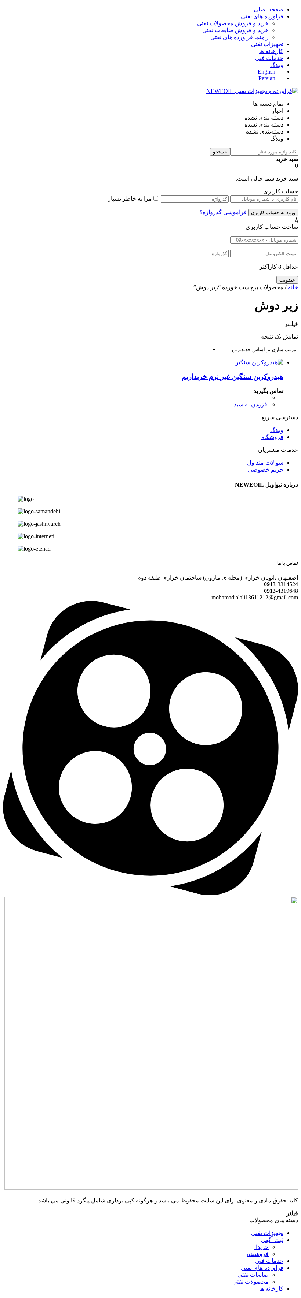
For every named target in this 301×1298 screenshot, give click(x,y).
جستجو (220, 152)
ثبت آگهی (272, 1240)
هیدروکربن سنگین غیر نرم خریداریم (232, 376)
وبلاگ (276, 65)
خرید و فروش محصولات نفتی (233, 23)
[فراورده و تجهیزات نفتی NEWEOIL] (252, 91)
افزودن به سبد (251, 404)
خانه (293, 287)
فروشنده (258, 1254)
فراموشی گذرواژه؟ (223, 212)
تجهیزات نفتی (267, 44)
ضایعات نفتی (253, 1275)
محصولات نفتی (250, 1282)
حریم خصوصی (265, 469)
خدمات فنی (269, 58)
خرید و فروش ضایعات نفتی (235, 30)
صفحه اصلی (268, 9)
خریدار (261, 1247)
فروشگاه (272, 437)
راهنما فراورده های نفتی (239, 37)
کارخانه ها (271, 51)
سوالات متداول (265, 463)
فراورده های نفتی (262, 16)
